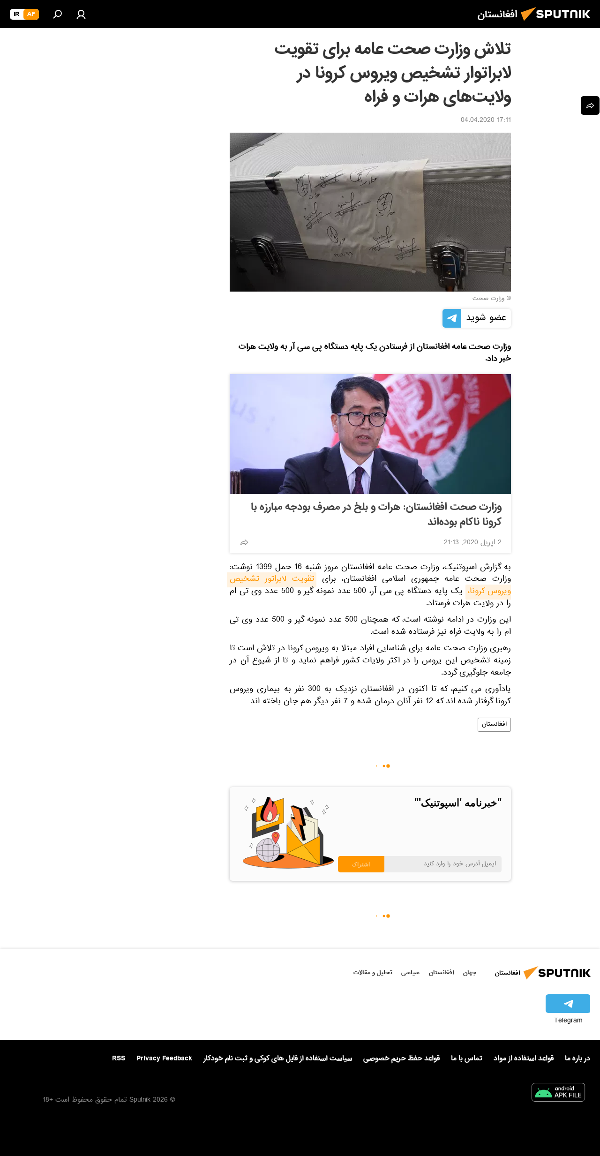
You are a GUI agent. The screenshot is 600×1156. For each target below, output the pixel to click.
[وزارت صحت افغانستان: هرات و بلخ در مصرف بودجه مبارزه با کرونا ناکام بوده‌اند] (370, 434)
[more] (244, 542)
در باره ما (577, 1058)
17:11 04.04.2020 (486, 121)
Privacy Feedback (164, 1058)
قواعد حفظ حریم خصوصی (401, 1058)
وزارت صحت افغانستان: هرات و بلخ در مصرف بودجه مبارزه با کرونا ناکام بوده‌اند (376, 515)
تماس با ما (466, 1058)
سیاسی (410, 972)
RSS (118, 1058)
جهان (469, 972)
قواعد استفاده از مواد (524, 1058)
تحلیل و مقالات (372, 972)
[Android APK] (558, 1094)
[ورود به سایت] (81, 14)
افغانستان (494, 724)
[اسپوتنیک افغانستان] (558, 23)
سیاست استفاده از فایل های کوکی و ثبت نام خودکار (277, 1058)
